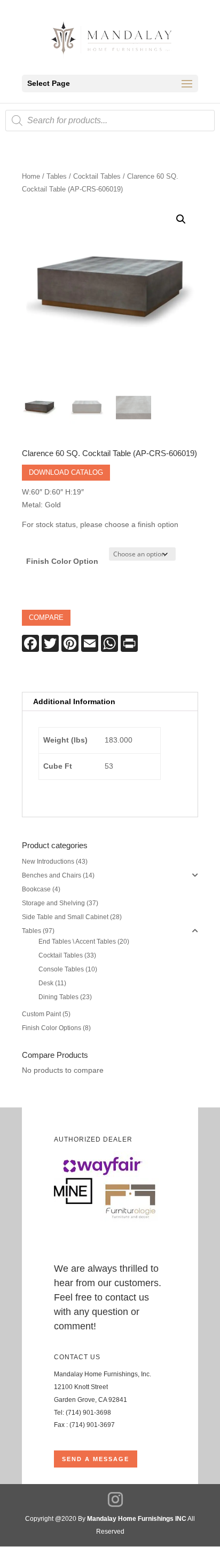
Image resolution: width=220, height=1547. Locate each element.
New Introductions (48, 861)
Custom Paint (41, 1014)
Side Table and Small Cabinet (65, 917)
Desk (45, 983)
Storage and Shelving (53, 903)
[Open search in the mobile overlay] (110, 120)
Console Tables (61, 969)
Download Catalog (66, 472)
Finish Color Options (51, 1028)
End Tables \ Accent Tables (77, 941)
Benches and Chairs (51, 875)
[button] (181, 219)
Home (31, 176)
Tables (56, 176)
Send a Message (95, 1459)
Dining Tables (58, 997)
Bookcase (36, 889)
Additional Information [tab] (74, 701)
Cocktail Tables (97, 176)
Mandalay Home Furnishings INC (136, 1518)
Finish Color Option (62, 561)
